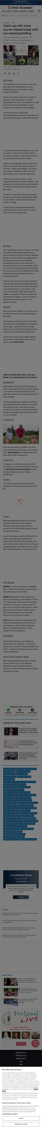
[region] (21, 1097)
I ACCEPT (21, 1118)
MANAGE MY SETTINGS (21, 1124)
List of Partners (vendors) (9, 1114)
